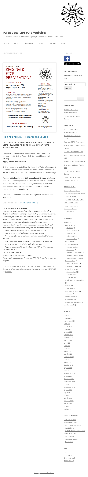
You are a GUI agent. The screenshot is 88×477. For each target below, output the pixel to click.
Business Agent (72, 272)
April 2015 (67, 409)
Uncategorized (69, 305)
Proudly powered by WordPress (44, 473)
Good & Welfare (72, 230)
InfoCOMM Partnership (73, 425)
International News (71, 291)
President (70, 275)
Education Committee (46, 266)
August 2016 (68, 390)
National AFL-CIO (70, 433)
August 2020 (68, 340)
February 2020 (69, 357)
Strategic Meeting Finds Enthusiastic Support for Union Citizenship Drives (74, 193)
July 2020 (67, 343)
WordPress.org (69, 461)
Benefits (69, 294)
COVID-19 (6, 43)
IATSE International (70, 422)
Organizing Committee (74, 258)
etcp (33, 269)
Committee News (33, 266)
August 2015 (68, 404)
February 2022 (69, 318)
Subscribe (68, 88)
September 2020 (69, 337)
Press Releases (70, 299)
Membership (71, 233)
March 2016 (68, 398)
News (41, 43)
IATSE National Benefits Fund (75, 431)
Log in (66, 452)
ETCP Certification (70, 420)
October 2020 (68, 335)
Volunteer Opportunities (73, 302)
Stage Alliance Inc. (73, 264)
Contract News (70, 261)
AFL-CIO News (70, 242)
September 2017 (69, 373)
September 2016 (69, 387)
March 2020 (68, 354)
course (28, 269)
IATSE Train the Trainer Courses (74, 161)
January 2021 (68, 332)
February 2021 (69, 329)
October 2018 (68, 365)
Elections (70, 228)
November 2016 (69, 381)
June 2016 (67, 395)
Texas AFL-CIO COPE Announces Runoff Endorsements (71, 209)
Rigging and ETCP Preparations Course (25, 136)
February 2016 (69, 401)
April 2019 (67, 362)
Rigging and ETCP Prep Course (74, 142)
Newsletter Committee (74, 255)
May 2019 (67, 359)
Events (5, 269)
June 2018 (67, 370)
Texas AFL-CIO (70, 436)
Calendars (52, 43)
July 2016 (67, 393)
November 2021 (69, 321)
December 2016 (69, 379)
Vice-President (71, 277)
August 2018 (68, 368)
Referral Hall (29, 43)
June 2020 (67, 346)
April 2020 (67, 351)
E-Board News (70, 269)
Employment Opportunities (74, 280)
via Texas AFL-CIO (70, 187)
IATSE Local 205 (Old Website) (24, 33)
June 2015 (67, 406)
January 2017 (68, 376)
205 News (23, 266)
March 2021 (68, 326)
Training (15, 269)
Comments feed (69, 458)
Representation (72, 239)
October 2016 (68, 384)
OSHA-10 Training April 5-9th (73, 152)
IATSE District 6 (70, 428)
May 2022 (67, 315)
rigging (37, 269)
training (43, 269)
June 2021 (67, 324)
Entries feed (68, 455)
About (16, 43)
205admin (8, 272)
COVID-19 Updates (71, 266)
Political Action (70, 297)
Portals (63, 43)
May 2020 (67, 348)
